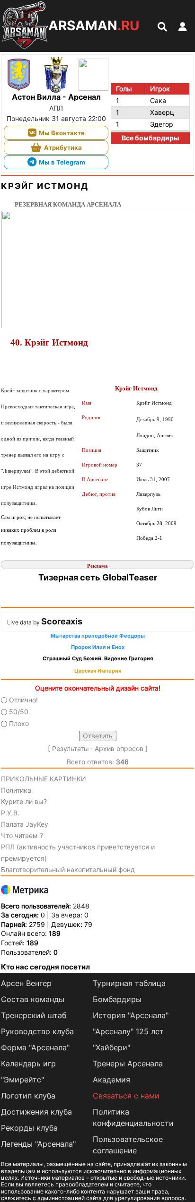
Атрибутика (63, 147)
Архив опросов (119, 748)
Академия (111, 1079)
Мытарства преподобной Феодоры (98, 636)
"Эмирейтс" (22, 1079)
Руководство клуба (37, 1031)
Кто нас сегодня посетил (45, 966)
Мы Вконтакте (62, 133)
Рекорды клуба (29, 1128)
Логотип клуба (28, 1095)
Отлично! (23, 700)
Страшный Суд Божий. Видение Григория (98, 659)
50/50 (18, 712)
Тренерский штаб (33, 1015)
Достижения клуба (36, 1111)
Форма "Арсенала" (35, 1047)
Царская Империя (97, 671)
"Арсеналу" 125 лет (128, 1031)
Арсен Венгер (26, 983)
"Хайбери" (111, 1047)
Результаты (70, 748)
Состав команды (32, 999)
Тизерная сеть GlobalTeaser (97, 577)
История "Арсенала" (130, 1015)
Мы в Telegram (62, 162)
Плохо (19, 724)
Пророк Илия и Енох (97, 647)
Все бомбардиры (150, 138)
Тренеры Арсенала (128, 1063)
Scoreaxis (61, 621)
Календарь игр (28, 1063)
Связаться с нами (126, 1095)
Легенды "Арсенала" (38, 1144)
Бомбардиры (117, 999)
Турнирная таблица (129, 983)
